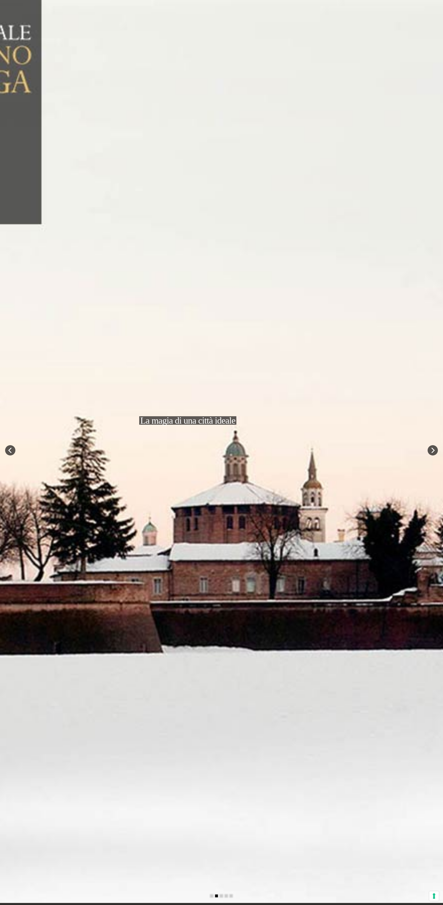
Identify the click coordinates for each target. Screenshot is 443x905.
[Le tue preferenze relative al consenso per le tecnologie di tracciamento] (434, 896)
